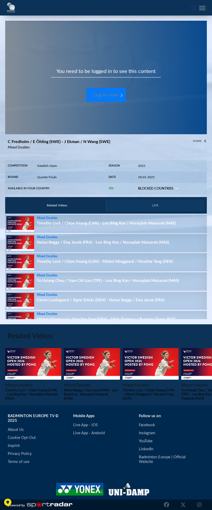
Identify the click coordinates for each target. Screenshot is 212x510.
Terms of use (18, 462)
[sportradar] (40, 505)
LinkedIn (146, 449)
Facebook (147, 425)
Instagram (147, 433)
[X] (183, 504)
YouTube (146, 441)
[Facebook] (166, 504)
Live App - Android (89, 433)
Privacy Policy (20, 454)
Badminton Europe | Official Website (163, 459)
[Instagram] (198, 504)
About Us (16, 430)
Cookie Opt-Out (22, 438)
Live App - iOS (85, 425)
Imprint (14, 446)
